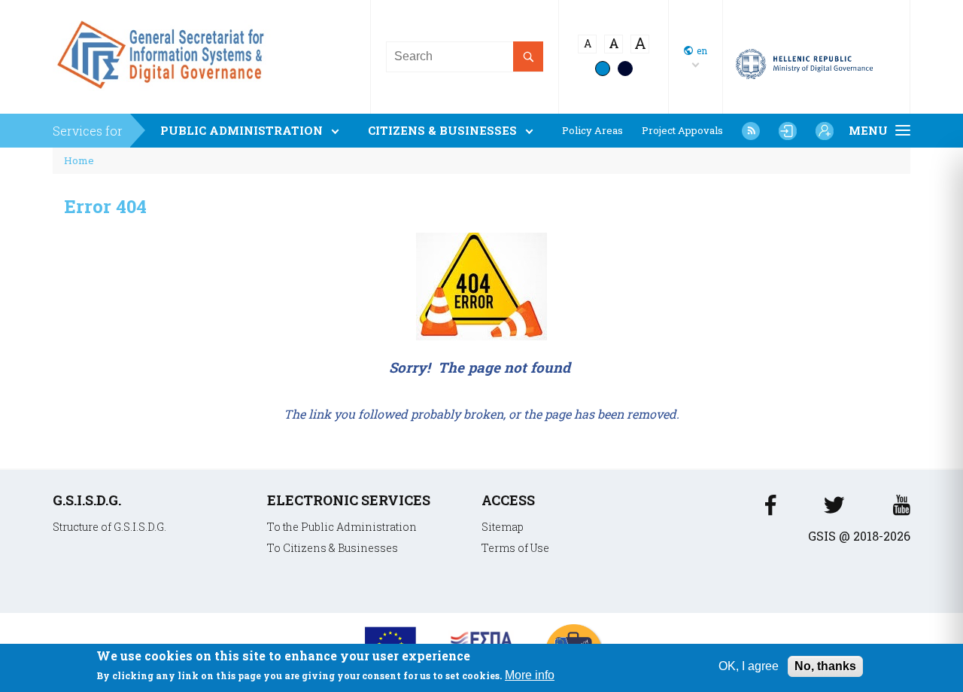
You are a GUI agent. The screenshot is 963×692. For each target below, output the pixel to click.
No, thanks (825, 666)
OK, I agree (748, 666)
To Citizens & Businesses (332, 548)
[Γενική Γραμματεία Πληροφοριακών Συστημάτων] (770, 509)
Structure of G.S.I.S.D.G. (109, 527)
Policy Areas (592, 130)
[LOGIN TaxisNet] (788, 131)
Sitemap (503, 527)
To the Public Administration (342, 527)
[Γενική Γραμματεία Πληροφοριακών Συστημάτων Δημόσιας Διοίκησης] (164, 94)
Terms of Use (515, 548)
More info (529, 675)
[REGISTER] (825, 131)
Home (79, 160)
